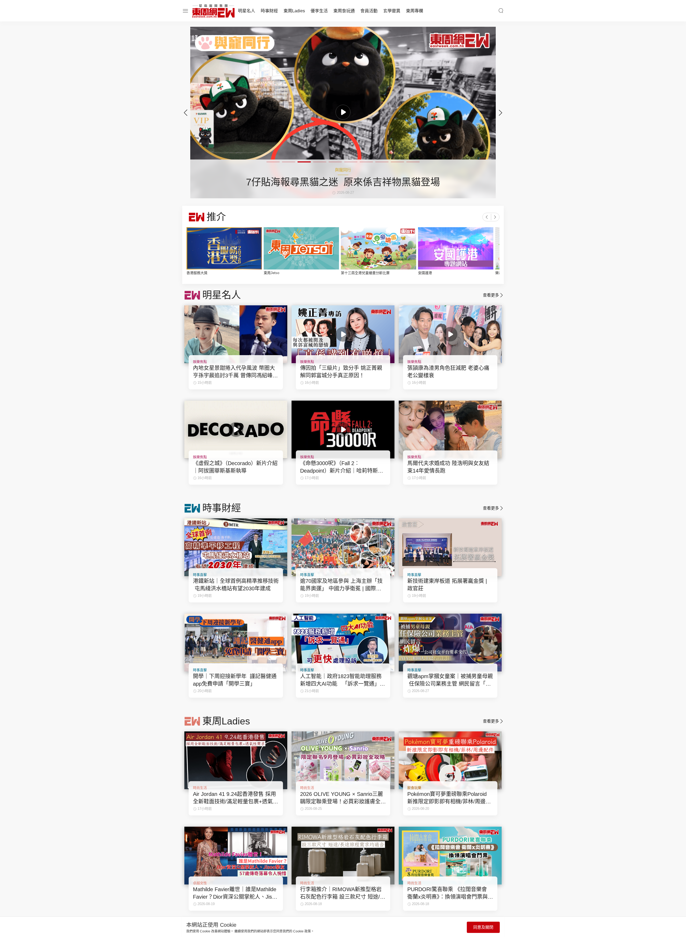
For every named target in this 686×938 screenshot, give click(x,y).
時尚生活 (200, 788)
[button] (500, 112)
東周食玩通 (344, 11)
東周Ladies (294, 11)
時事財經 (269, 11)
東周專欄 (414, 11)
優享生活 (319, 11)
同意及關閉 (483, 927)
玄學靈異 (391, 11)
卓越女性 (200, 883)
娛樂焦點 (200, 362)
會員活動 (369, 11)
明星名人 (246, 11)
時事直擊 (200, 575)
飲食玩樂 (414, 788)
